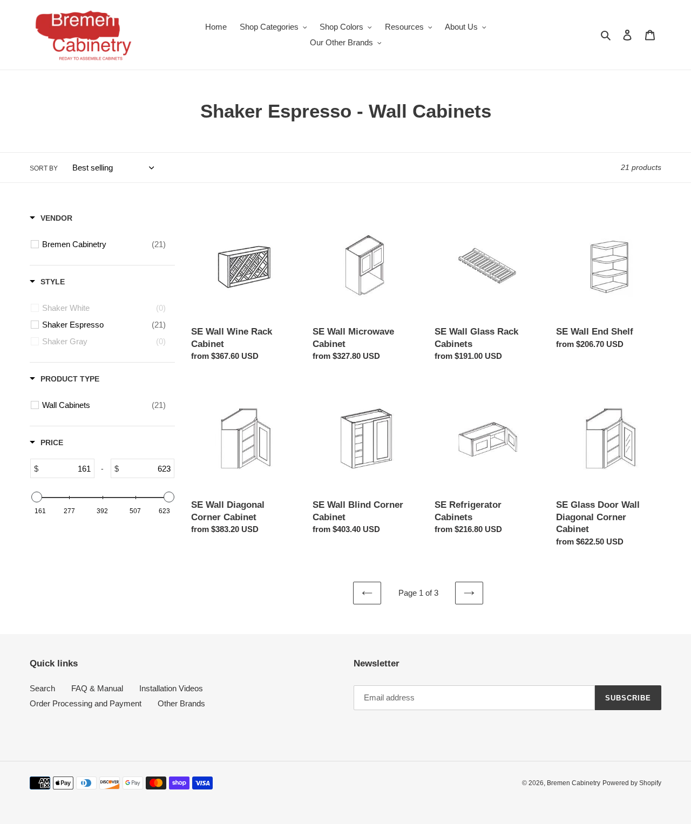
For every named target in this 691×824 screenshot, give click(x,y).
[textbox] (66, 468)
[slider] (36, 497)
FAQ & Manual (97, 688)
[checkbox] (104, 244)
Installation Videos (171, 688)
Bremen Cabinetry (573, 783)
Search (42, 688)
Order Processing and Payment (85, 703)
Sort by (44, 168)
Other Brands (181, 703)
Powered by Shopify (631, 783)
